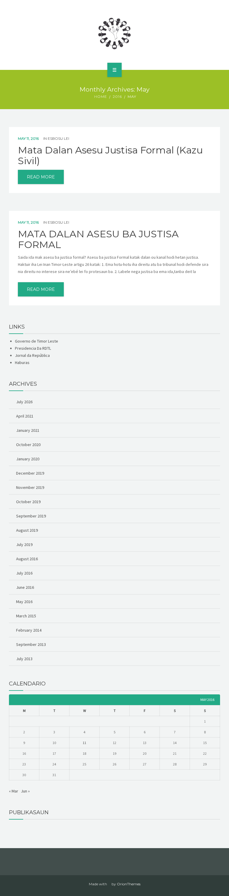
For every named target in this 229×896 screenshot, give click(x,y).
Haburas (22, 362)
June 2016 (25, 587)
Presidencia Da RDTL (33, 348)
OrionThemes (128, 884)
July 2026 (24, 401)
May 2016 (24, 601)
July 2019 (24, 544)
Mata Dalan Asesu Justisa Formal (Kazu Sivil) (110, 155)
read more (41, 177)
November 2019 (30, 487)
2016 (117, 96)
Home (100, 96)
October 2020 (28, 444)
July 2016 (24, 573)
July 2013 (24, 658)
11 (84, 742)
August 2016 (27, 558)
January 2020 (27, 459)
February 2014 (28, 630)
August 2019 (27, 530)
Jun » (25, 791)
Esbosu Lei (58, 138)
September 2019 (31, 516)
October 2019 (28, 501)
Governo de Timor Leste (36, 341)
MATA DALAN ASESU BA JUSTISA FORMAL (98, 239)
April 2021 (24, 416)
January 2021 (27, 430)
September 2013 (31, 644)
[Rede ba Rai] (114, 34)
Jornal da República (32, 355)
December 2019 (30, 473)
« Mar (13, 791)
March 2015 (26, 616)
